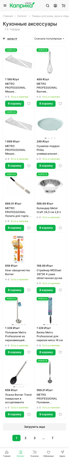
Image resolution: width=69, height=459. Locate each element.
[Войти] (55, 5)
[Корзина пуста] (63, 5)
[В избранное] (28, 104)
